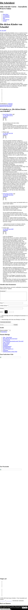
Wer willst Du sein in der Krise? (10, 338)
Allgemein (10, 103)
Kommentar (3, 291)
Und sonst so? (6, 19)
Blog (4, 18)
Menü (2, 11)
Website (2, 308)
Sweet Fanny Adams (7, 114)
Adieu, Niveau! (6, 342)
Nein (26, 607)
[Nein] (10, 609)
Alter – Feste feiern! (7, 337)
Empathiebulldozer (7, 346)
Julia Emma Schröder (8, 193)
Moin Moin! (5, 14)
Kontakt (5, 20)
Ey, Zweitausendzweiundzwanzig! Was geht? (13, 341)
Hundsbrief (5, 345)
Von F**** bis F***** (8, 349)
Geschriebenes (6, 17)
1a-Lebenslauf (6, 15)
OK (23, 607)
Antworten (5, 116)
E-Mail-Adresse (4, 305)
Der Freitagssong (7, 347)
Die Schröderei (7, 3)
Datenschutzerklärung (5, 609)
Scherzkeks (5, 350)
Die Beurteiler (6, 343)
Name (2, 303)
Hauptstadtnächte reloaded (6, 105)
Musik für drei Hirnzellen (6, 106)
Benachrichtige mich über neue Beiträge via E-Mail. (13, 319)
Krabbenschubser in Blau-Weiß (10, 351)
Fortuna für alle (6, 340)
